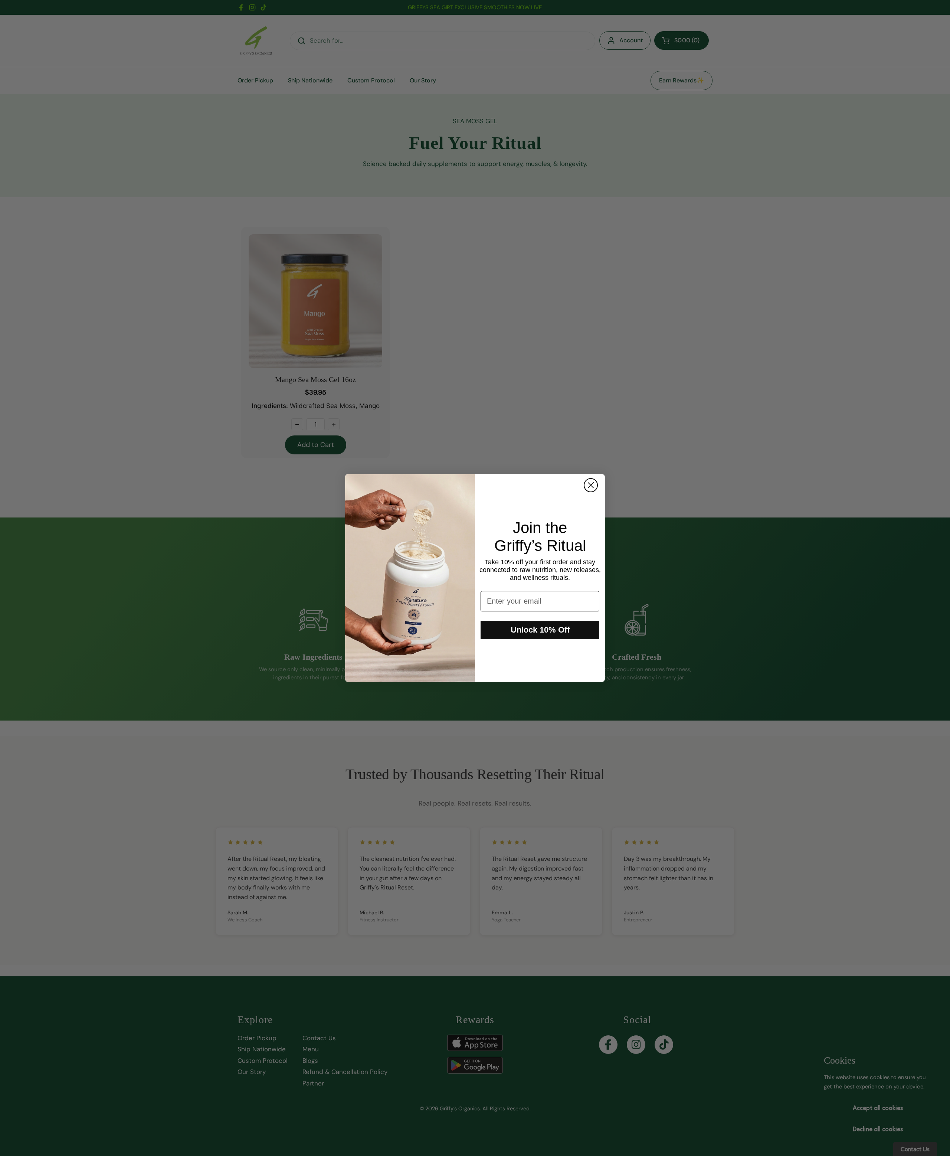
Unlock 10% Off (540, 629)
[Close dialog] (590, 485)
